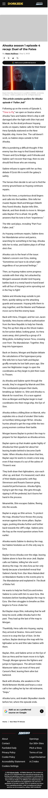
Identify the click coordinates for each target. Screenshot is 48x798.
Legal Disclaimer (37, 757)
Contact (6, 743)
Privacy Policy (8, 752)
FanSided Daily (9, 748)
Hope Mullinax (11, 53)
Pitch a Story (35, 748)
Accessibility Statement (13, 761)
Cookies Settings (10, 766)
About (5, 739)
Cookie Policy (8, 757)
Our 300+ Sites (36, 743)
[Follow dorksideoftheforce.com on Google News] (42, 711)
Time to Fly (8, 112)
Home (4, 722)
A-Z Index (34, 761)
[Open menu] (3, 3)
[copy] (17, 58)
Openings (34, 739)
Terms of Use (35, 752)
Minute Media (14, 772)
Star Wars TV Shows (17, 722)
